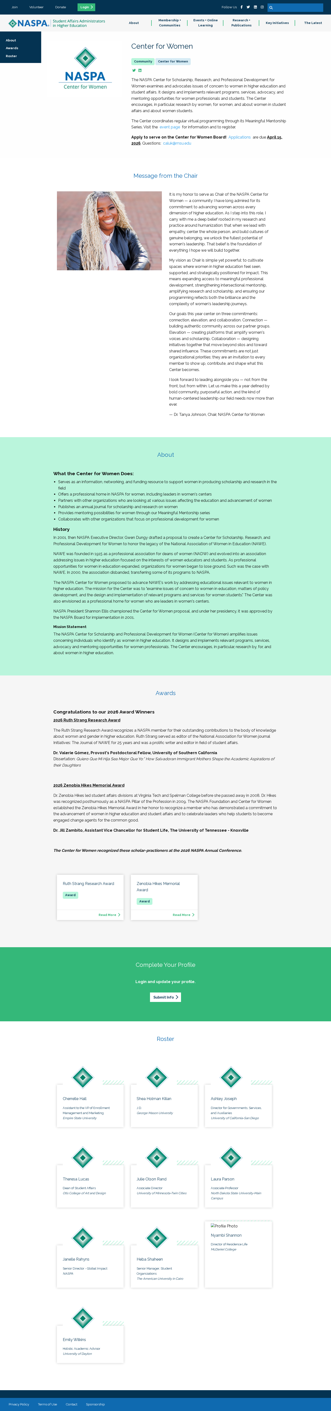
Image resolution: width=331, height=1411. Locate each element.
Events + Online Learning (205, 22)
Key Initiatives (277, 23)
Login (84, 7)
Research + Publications (241, 22)
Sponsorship (95, 1404)
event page (170, 127)
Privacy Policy (19, 1404)
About (134, 23)
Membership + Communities (169, 22)
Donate (60, 7)
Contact (71, 1404)
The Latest (313, 23)
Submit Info (163, 997)
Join (15, 7)
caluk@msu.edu (177, 143)
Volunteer (36, 7)
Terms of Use (47, 1404)
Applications (240, 137)
